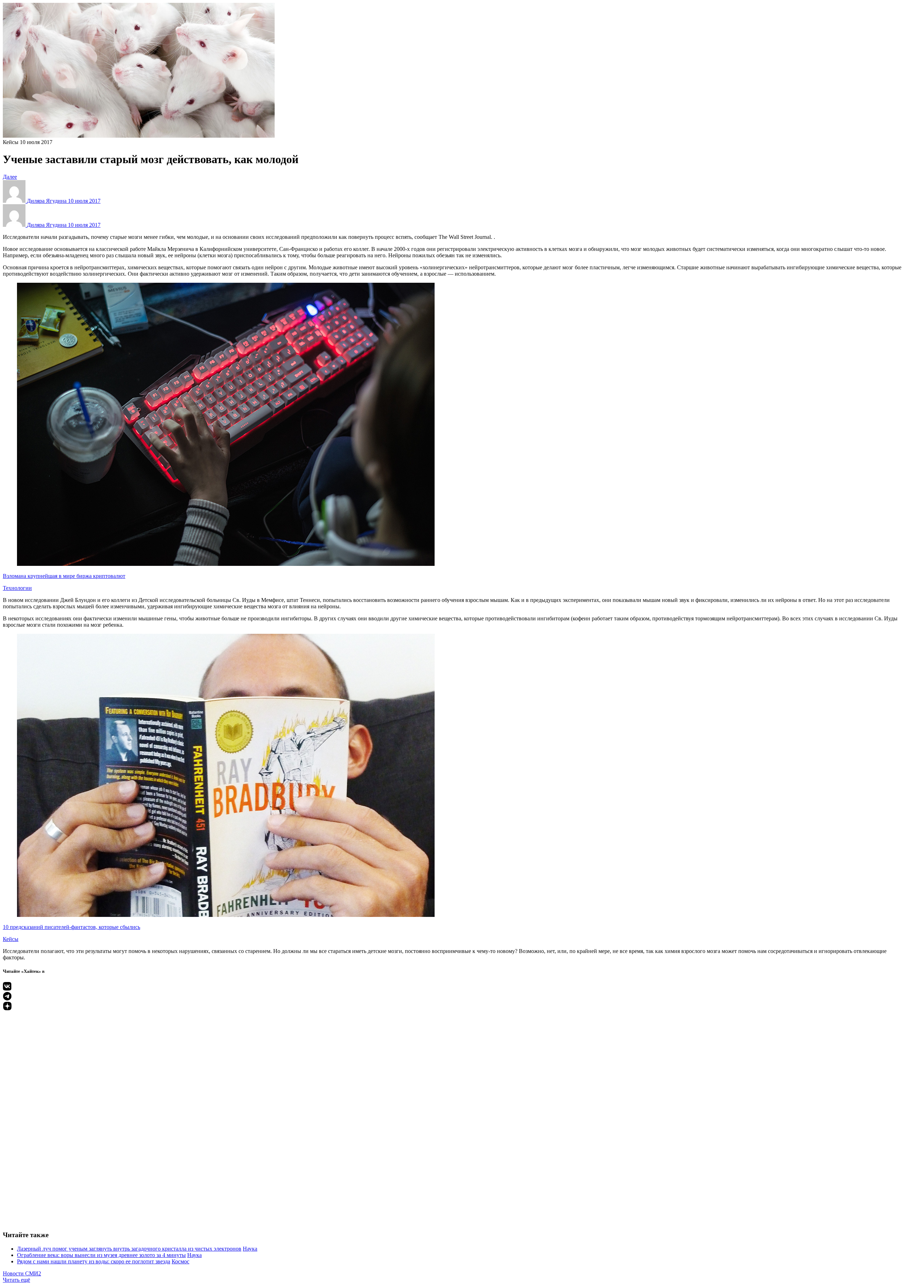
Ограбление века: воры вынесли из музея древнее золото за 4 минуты (101, 1255)
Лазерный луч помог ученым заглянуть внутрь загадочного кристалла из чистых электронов (129, 1249)
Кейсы (10, 142)
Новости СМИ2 (22, 1273)
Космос (180, 1261)
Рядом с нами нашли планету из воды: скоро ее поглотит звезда (93, 1261)
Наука (250, 1249)
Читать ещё (16, 1280)
